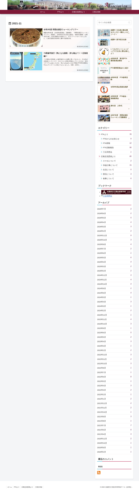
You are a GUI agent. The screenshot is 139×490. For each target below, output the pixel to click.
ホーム (10, 487)
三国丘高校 (38, 487)
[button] (129, 22)
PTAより (16, 487)
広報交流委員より (27, 487)
